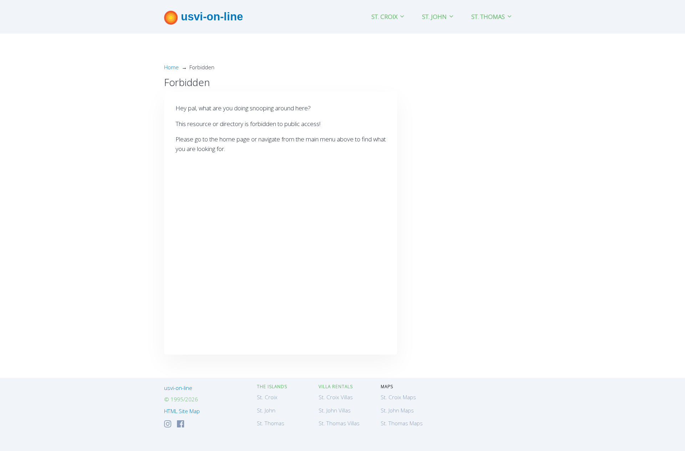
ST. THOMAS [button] (488, 16)
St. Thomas (270, 423)
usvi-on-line (210, 16)
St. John (266, 410)
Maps (387, 387)
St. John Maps (397, 410)
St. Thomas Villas (339, 423)
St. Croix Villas (336, 397)
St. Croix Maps (398, 397)
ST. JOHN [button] (435, 16)
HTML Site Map (182, 411)
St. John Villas (335, 410)
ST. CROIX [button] (385, 16)
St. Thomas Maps (402, 423)
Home (171, 67)
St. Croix (267, 397)
